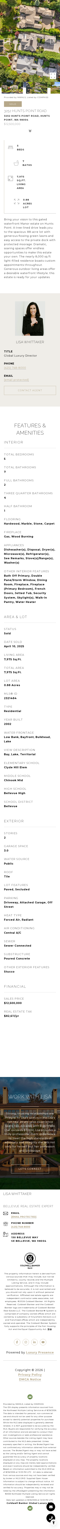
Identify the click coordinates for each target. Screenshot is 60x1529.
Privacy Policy (30, 1375)
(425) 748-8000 (15, 367)
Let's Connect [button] (30, 1168)
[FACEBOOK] (17, 1342)
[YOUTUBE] (43, 1342)
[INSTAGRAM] (26, 1342)
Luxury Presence (40, 1352)
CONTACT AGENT (30, 390)
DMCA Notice (30, 1379)
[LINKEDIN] (34, 1342)
